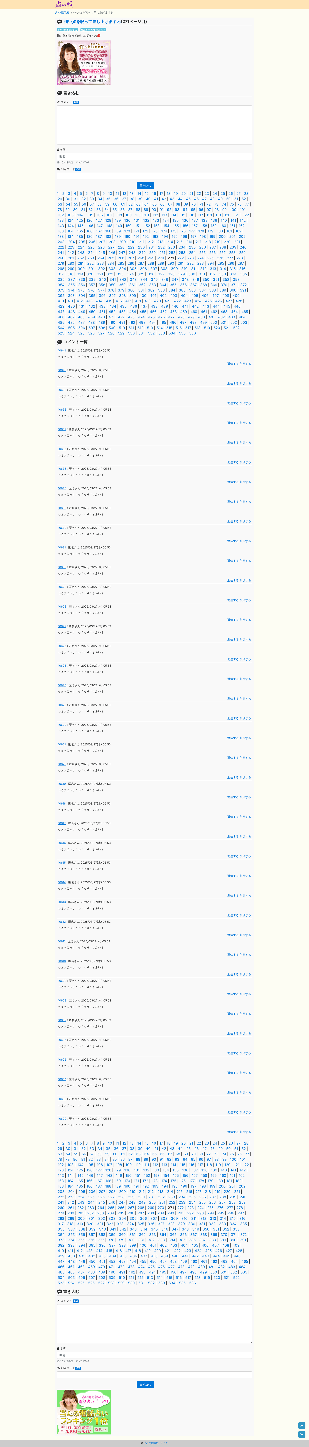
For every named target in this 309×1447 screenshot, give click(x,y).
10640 (62, 370)
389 (222, 290)
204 (71, 242)
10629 (62, 587)
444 (216, 306)
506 (81, 328)
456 (153, 312)
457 (163, 312)
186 (89, 236)
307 (153, 269)
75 (232, 204)
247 (122, 253)
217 (198, 242)
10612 (62, 921)
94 (185, 210)
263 (90, 258)
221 (237, 242)
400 (142, 295)
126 (89, 220)
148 (109, 226)
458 (173, 312)
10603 (62, 1099)
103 (70, 215)
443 (205, 306)
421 (168, 301)
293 (200, 263)
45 (188, 199)
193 (155, 236)
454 (132, 312)
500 (213, 322)
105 (90, 215)
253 (182, 253)
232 (161, 247)
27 (238, 193)
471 (111, 317)
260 (61, 258)
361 (132, 285)
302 (101, 269)
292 (190, 263)
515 (169, 328)
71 (201, 204)
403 (173, 295)
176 (183, 231)
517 (188, 328)
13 (132, 193)
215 (180, 242)
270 (161, 258)
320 (90, 274)
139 (214, 220)
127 (99, 220)
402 (163, 295)
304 (122, 269)
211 (141, 242)
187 (99, 236)
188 (108, 236)
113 (164, 215)
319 (80, 274)
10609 (62, 981)
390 (233, 290)
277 (230, 258)
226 (101, 247)
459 (183, 312)
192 (146, 236)
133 (156, 220)
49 (220, 199)
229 (131, 247)
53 (60, 204)
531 (141, 333)
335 (243, 274)
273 (190, 258)
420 (157, 301)
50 (228, 199)
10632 (62, 527)
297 (241, 263)
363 (152, 285)
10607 (62, 1020)
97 (209, 210)
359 (112, 285)
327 (161, 274)
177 (192, 231)
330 (191, 274)
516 (179, 328)
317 (61, 274)
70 (194, 204)
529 (121, 333)
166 (89, 231)
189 (118, 236)
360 (122, 285)
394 (81, 295)
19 (176, 193)
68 (178, 204)
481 (212, 317)
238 (222, 247)
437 (144, 306)
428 (239, 301)
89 (146, 210)
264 (101, 258)
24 (215, 193)
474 (141, 317)
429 (61, 306)
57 (92, 204)
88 (138, 210)
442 (195, 306)
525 (81, 333)
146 (90, 226)
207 (102, 242)
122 (246, 215)
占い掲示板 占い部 (156, 1443)
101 (243, 210)
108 (119, 215)
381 (141, 290)
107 (109, 215)
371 (234, 285)
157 (195, 226)
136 (185, 220)
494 (152, 322)
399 (132, 295)
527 (101, 333)
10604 (62, 1079)
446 (237, 306)
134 (166, 220)
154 (166, 226)
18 (168, 193)
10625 (62, 665)
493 (142, 322)
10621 (62, 744)
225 (91, 247)
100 (233, 210)
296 (231, 263)
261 (71, 258)
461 (204, 312)
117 (200, 215)
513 (150, 328)
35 (108, 199)
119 (218, 215)
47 (204, 199)
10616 (62, 843)
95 (193, 210)
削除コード (70, 169)
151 (138, 226)
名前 (63, 149)
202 (242, 236)
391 (243, 290)
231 (151, 247)
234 (182, 247)
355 (71, 285)
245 (101, 253)
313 (213, 269)
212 (151, 242)
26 (231, 193)
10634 (62, 488)
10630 (62, 567)
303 (112, 269)
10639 (62, 390)
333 (222, 274)
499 (203, 322)
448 (71, 312)
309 (174, 269)
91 (161, 210)
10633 (62, 508)
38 (132, 199)
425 (208, 301)
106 (100, 215)
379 (121, 290)
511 (131, 328)
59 (107, 204)
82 (91, 210)
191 (136, 236)
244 (91, 253)
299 (71, 269)
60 (115, 204)
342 (122, 279)
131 (137, 220)
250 (152, 253)
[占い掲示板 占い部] (64, 4)
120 (227, 215)
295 (221, 263)
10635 (62, 468)
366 (183, 285)
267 (131, 258)
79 (67, 210)
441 (185, 306)
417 (128, 301)
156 (185, 226)
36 (116, 199)
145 (80, 226)
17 (161, 193)
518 (197, 328)
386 (192, 290)
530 (131, 333)
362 (142, 285)
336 (61, 279)
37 (124, 199)
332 (212, 274)
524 (71, 333)
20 (183, 193)
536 (192, 333)
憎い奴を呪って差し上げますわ (92, 21)
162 (242, 226)
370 (224, 285)
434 (112, 306)
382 (151, 290)
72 (209, 204)
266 (121, 258)
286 (131, 263)
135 (176, 220)
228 (121, 247)
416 (119, 301)
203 (61, 242)
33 (91, 199)
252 (172, 253)
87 (130, 210)
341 (113, 279)
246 (112, 253)
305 (133, 269)
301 (91, 269)
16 (154, 193)
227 (111, 247)
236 (202, 247)
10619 (62, 784)
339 (92, 279)
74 (224, 204)
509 (112, 328)
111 (146, 215)
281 (81, 263)
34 (100, 199)
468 (81, 317)
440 (174, 306)
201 (232, 236)
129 (118, 220)
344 (143, 279)
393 (71, 295)
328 (171, 274)
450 (92, 312)
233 (171, 247)
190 (127, 236)
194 (165, 236)
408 (225, 295)
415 (109, 301)
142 (243, 220)
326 (151, 274)
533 (161, 333)
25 (223, 193)
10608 (62, 1000)
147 (100, 226)
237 (212, 247)
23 (207, 193)
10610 (62, 961)
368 (203, 285)
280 (71, 263)
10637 (62, 429)
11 (117, 193)
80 (75, 210)
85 (114, 210)
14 (139, 193)
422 (177, 301)
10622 (62, 724)
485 (61, 322)
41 (156, 199)
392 (61, 295)
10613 (62, 902)
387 (202, 290)
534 (172, 333)
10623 (62, 705)
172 (145, 231)
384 (171, 290)
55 (76, 204)
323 (120, 274)
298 (61, 269)
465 (244, 312)
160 (223, 226)
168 (108, 231)
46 (196, 199)
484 (242, 317)
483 (231, 317)
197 (193, 236)
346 (164, 279)
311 (194, 269)
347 (175, 279)
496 (173, 322)
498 (193, 322)
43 (172, 199)
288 (151, 263)
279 (61, 263)
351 (216, 279)
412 (80, 301)
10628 (62, 606)
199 (212, 236)
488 (91, 322)
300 (81, 269)
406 (205, 295)
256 (212, 253)
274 (200, 258)
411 (70, 301)
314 (223, 269)
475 (151, 317)
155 (176, 226)
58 (99, 204)
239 (233, 247)
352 (226, 279)
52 (244, 199)
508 (102, 328)
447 (61, 312)
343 (133, 279)
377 (101, 290)
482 (221, 317)
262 (80, 258)
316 (242, 269)
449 (81, 312)
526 (91, 333)
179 (210, 231)
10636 (62, 449)
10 (110, 193)
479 (191, 317)
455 (143, 312)
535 (182, 333)
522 (236, 328)
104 (80, 215)
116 (191, 215)
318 (70, 274)
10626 (62, 646)
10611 (61, 941)
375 (81, 290)
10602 (62, 1118)
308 (164, 269)
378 (111, 290)
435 (123, 306)
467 (71, 317)
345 (154, 279)
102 (61, 215)
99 (224, 210)
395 (92, 295)
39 (140, 199)
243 (81, 253)
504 (61, 328)
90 (154, 210)
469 (91, 317)
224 (81, 247)
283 (100, 263)
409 (236, 295)
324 (130, 274)
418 (138, 301)
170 (127, 231)
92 (169, 210)
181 (229, 231)
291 (181, 263)
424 (198, 301)
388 (212, 290)
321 (100, 274)
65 (154, 204)
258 (232, 253)
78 (60, 210)
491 (122, 322)
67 (170, 204)
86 (122, 210)
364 (163, 285)
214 (170, 242)
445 (226, 306)
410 (61, 301)
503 (244, 322)
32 (83, 199)
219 (217, 242)
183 (61, 236)
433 (102, 306)
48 (212, 199)
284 (110, 263)
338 (81, 279)
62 (130, 204)
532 (151, 333)
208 (112, 242)
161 (232, 226)
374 (71, 290)
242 (70, 253)
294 (210, 263)
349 (195, 279)
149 (119, 226)
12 (124, 193)
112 (155, 215)
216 (189, 242)
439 (164, 306)
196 (184, 236)
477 (171, 317)
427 (228, 301)
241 (61, 253)
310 (184, 269)
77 (247, 204)
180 (220, 231)
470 (101, 317)
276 (220, 258)
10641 (62, 350)
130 (127, 220)
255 (202, 253)
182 (238, 231)
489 (101, 322)
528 (111, 333)
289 (161, 263)
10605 (62, 1059)
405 (194, 295)
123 (61, 220)
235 (192, 247)
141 (233, 220)
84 (106, 210)
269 (151, 258)
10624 (62, 685)
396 (102, 295)
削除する (245, 363)
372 (243, 285)
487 (81, 322)
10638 (62, 409)
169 (118, 231)
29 (60, 199)
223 (71, 247)
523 (61, 333)
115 (182, 215)
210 (132, 242)
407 (215, 295)
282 (90, 263)
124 (70, 220)
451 (102, 312)
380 (131, 290)
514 (160, 328)
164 (70, 231)
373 (61, 290)
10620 (62, 764)
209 (122, 242)
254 (192, 253)
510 (122, 328)
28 (246, 193)
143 (61, 226)
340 (102, 279)
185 (80, 236)
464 (234, 312)
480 (201, 317)
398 (122, 295)
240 (243, 247)
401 (153, 295)
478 (181, 317)
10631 (62, 547)
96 (201, 210)
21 (191, 193)
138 (204, 220)
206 (92, 242)
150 (129, 226)
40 (148, 199)
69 (186, 204)
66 (162, 204)
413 (89, 301)
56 (84, 204)
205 (82, 242)
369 (213, 285)
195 (175, 236)
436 (133, 306)
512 (140, 328)
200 (222, 236)
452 (112, 312)
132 (146, 220)
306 (143, 269)
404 (184, 295)
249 (142, 253)
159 (214, 226)
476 (161, 317)
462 (213, 312)
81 (83, 210)
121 (236, 215)
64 (146, 204)
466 (61, 317)
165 (80, 231)
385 (182, 290)
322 (110, 274)
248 (132, 253)
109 (129, 215)
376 (91, 290)
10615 (62, 862)
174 (164, 231)
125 (80, 220)
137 (195, 220)
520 (217, 328)
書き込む (145, 185)
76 (239, 204)
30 (68, 199)
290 (171, 263)
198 (203, 236)
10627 (62, 626)
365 (173, 285)
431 (82, 306)
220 (227, 242)
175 (173, 231)
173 (155, 231)
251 (162, 253)
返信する (233, 363)
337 (71, 279)
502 (233, 322)
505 (71, 328)
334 (233, 274)
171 (136, 231)
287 (141, 263)
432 (91, 306)
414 (99, 301)
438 (154, 306)
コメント (69, 102)
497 (183, 322)
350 (206, 279)
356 (81, 285)
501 (224, 322)
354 (61, 285)
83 (98, 210)
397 (112, 295)
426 (218, 301)
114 (173, 215)
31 (76, 199)
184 (70, 236)
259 (242, 253)
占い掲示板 (62, 12)
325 (141, 274)
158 (204, 226)
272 (181, 258)
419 (147, 301)
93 (177, 210)
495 (163, 322)
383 (161, 290)
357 (92, 285)
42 (164, 199)
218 (208, 242)
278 (240, 258)
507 (92, 328)
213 (160, 242)
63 (138, 204)
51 (236, 199)
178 (201, 231)
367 (193, 285)
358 (102, 285)
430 (71, 306)
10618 (62, 803)
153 (157, 226)
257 (222, 253)
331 (202, 274)
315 (233, 269)
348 (185, 279)
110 (138, 215)
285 (121, 263)
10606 (62, 1040)
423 (187, 301)
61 (123, 204)
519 (207, 328)
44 (180, 199)
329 (181, 274)
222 (61, 247)
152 (147, 226)
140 (224, 220)
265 (111, 258)
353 (236, 279)
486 (71, 322)
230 (141, 247)
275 (210, 258)
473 (131, 317)
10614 (62, 882)
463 (224, 312)
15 (147, 193)
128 (108, 220)
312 (203, 269)
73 (216, 204)
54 (68, 204)
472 (121, 317)
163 (61, 231)
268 (141, 258)
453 (122, 312)
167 (99, 231)
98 (216, 210)
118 (209, 215)
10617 (62, 823)
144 (71, 226)
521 (227, 328)
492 (132, 322)
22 (199, 193)
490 (112, 322)
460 (193, 312)
